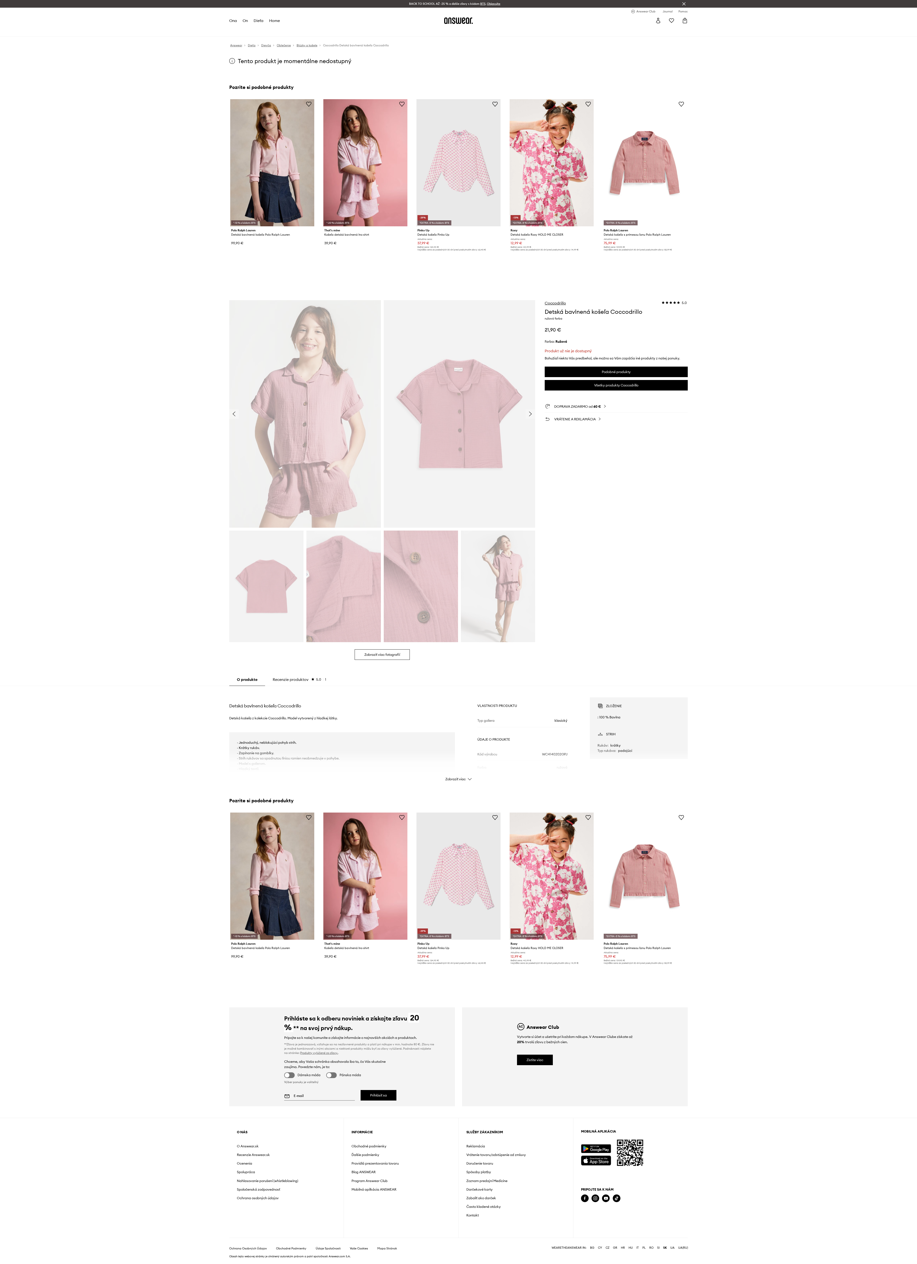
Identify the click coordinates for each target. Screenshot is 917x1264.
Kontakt (472, 1215)
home (274, 20)
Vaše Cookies (359, 1248)
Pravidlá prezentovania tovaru (375, 1163)
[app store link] (596, 1160)
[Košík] (685, 20)
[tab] (299, 679)
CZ (607, 1247)
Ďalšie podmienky (365, 1155)
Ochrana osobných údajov (258, 1198)
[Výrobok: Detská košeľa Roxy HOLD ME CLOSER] (552, 162)
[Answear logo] (458, 20)
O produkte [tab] (247, 679)
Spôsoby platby (478, 1172)
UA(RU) (683, 1247)
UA (672, 1247)
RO (651, 1247)
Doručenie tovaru (479, 1163)
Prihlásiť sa (378, 1095)
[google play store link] (596, 1148)
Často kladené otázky (483, 1206)
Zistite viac (535, 1060)
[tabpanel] (458, 735)
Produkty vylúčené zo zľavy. (319, 1053)
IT (637, 1247)
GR (615, 1247)
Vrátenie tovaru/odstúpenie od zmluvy (496, 1155)
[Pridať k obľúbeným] (308, 104)
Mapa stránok (387, 1248)
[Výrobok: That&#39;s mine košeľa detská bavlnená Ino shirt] (365, 162)
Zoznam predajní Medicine (486, 1181)
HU (631, 1247)
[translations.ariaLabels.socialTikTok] (617, 1198)
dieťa (258, 20)
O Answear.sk (248, 1146)
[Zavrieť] (684, 4)
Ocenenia (244, 1163)
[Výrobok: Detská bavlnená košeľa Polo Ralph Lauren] (272, 162)
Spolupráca (246, 1172)
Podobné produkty (616, 372)
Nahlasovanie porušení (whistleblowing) (267, 1181)
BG (592, 1247)
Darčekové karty (479, 1189)
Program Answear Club (370, 1181)
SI (658, 1247)
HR (623, 1247)
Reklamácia (475, 1146)
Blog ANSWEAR (364, 1172)
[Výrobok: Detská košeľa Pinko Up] (458, 162)
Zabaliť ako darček (481, 1198)
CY (600, 1247)
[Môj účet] (658, 20)
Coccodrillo (555, 303)
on (245, 20)
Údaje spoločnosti (328, 1248)
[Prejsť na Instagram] (595, 1198)
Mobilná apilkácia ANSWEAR (374, 1189)
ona (233, 20)
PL (644, 1247)
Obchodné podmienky (369, 1146)
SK (665, 1247)
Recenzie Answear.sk (253, 1155)
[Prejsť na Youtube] (606, 1198)
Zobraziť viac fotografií (382, 654)
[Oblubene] (671, 20)
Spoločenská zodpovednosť (258, 1189)
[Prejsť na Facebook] (585, 1198)
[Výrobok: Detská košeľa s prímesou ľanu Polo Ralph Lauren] (645, 162)
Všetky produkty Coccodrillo (616, 385)
